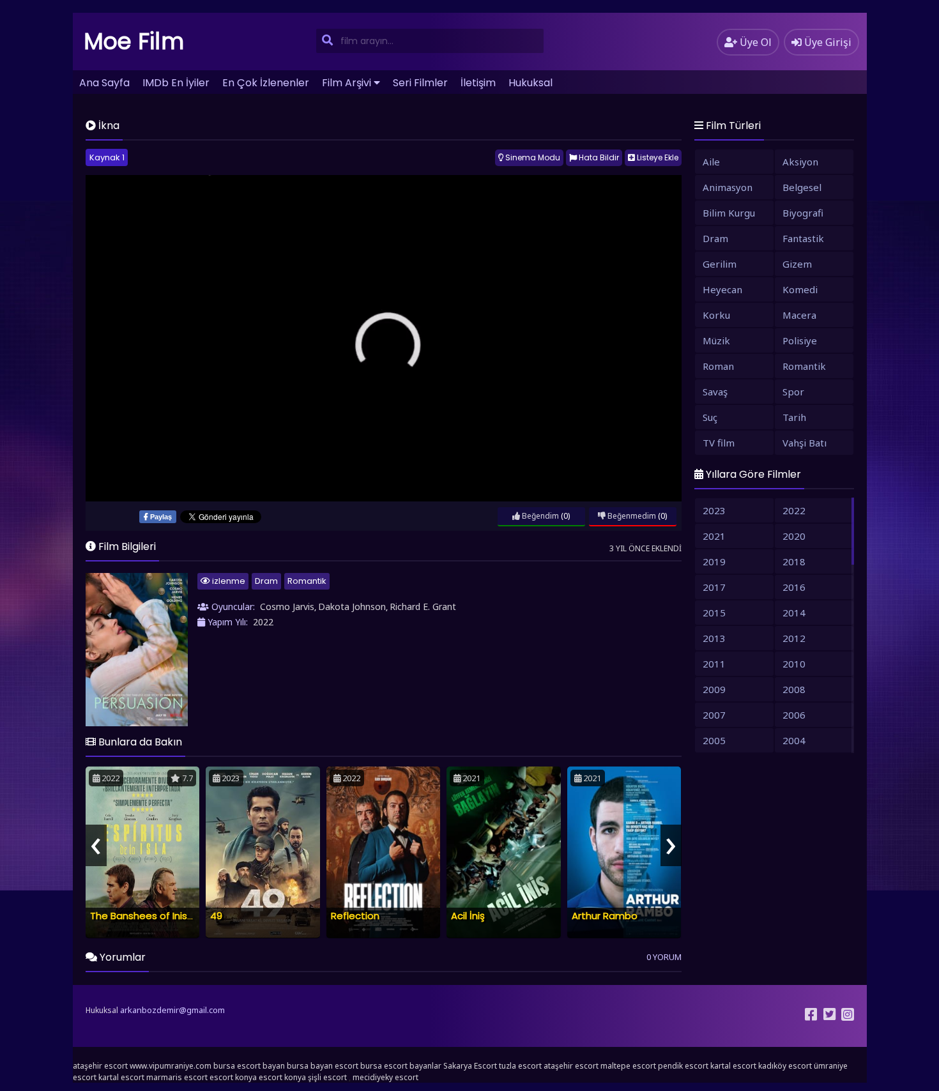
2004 (793, 740)
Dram (266, 581)
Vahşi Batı (804, 442)
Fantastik (803, 238)
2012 (793, 638)
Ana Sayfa (104, 82)
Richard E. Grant (423, 606)
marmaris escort (177, 1077)
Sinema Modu (531, 157)
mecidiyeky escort (385, 1077)
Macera (799, 315)
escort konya (233, 1077)
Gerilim (720, 263)
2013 (714, 638)
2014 (793, 612)
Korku (716, 315)
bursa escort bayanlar (400, 1065)
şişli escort (327, 1077)
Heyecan (722, 289)
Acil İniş (468, 915)
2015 (714, 612)
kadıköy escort (785, 1065)
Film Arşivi (346, 82)
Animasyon (727, 187)
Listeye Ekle (656, 157)
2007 (714, 714)
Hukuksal (530, 82)
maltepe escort (628, 1065)
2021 (714, 536)
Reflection (355, 915)
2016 (793, 587)
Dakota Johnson (352, 606)
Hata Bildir (598, 157)
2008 (793, 689)
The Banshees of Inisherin (150, 915)
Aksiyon (800, 161)
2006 (793, 714)
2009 (714, 689)
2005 (714, 740)
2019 (714, 561)
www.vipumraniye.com (170, 1065)
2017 (714, 587)
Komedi (800, 289)
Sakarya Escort (470, 1065)
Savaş (715, 391)
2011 (714, 663)
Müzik (716, 340)
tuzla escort (520, 1065)
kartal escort (733, 1065)
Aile (711, 161)
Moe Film (134, 41)
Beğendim (539, 515)
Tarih (794, 417)
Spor (793, 391)
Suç (710, 417)
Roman (718, 366)
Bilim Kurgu (729, 212)
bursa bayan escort (322, 1065)
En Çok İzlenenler (265, 82)
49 (216, 915)
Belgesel (801, 187)
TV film (719, 442)
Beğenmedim (631, 515)
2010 (793, 663)
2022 (263, 622)
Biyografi (802, 212)
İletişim (478, 82)
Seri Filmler (420, 82)
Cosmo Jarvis (287, 606)
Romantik (306, 581)
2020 (793, 536)
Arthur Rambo (604, 915)
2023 (714, 510)
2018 (793, 561)
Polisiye (799, 340)
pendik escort (683, 1065)
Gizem (797, 263)
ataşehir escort (100, 1065)
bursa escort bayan (249, 1065)
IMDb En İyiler (176, 82)
